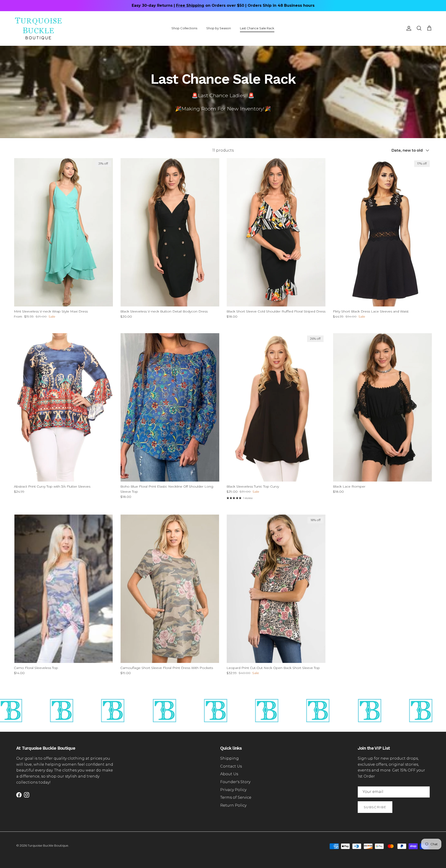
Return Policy (233, 805)
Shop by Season (218, 28)
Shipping (229, 758)
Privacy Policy (233, 790)
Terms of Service (235, 797)
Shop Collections (184, 28)
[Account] (408, 28)
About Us (229, 774)
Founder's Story (235, 782)
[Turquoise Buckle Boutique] (38, 28)
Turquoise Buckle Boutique (48, 845)
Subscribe (375, 807)
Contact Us (231, 766)
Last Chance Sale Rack (257, 28)
